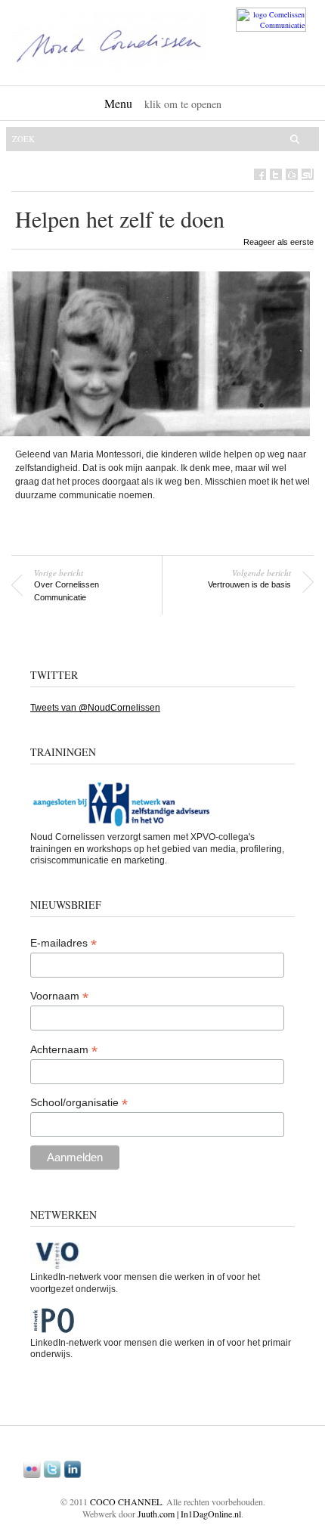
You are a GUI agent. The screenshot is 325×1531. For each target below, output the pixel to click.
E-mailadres (63, 943)
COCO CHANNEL (126, 1501)
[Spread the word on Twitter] (276, 174)
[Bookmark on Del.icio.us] (292, 174)
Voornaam (59, 996)
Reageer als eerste (278, 241)
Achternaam (64, 1050)
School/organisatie (79, 1103)
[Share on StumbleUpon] (308, 174)
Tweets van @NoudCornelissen (95, 707)
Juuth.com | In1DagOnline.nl (189, 1514)
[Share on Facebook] (260, 174)
